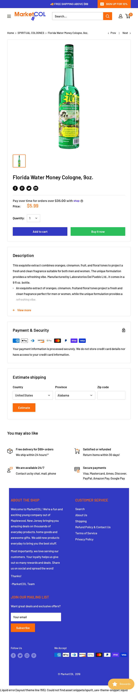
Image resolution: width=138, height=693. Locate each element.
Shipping (81, 521)
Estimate (24, 407)
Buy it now (98, 231)
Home (10, 32)
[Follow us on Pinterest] (33, 655)
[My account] (120, 16)
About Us (81, 515)
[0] (128, 16)
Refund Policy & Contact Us (93, 527)
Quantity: (19, 218)
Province (61, 387)
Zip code (103, 387)
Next (125, 32)
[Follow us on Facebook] (13, 655)
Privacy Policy (84, 539)
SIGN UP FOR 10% (117, 4)
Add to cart (40, 231)
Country (18, 387)
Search (80, 509)
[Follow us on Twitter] (20, 655)
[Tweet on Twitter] (28, 188)
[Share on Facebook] (15, 188)
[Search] (107, 16)
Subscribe (23, 628)
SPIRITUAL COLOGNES (31, 32)
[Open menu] (9, 16)
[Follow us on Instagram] (26, 655)
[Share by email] (35, 188)
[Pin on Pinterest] (22, 188)
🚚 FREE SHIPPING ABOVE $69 (69, 4)
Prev (113, 32)
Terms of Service (86, 533)
